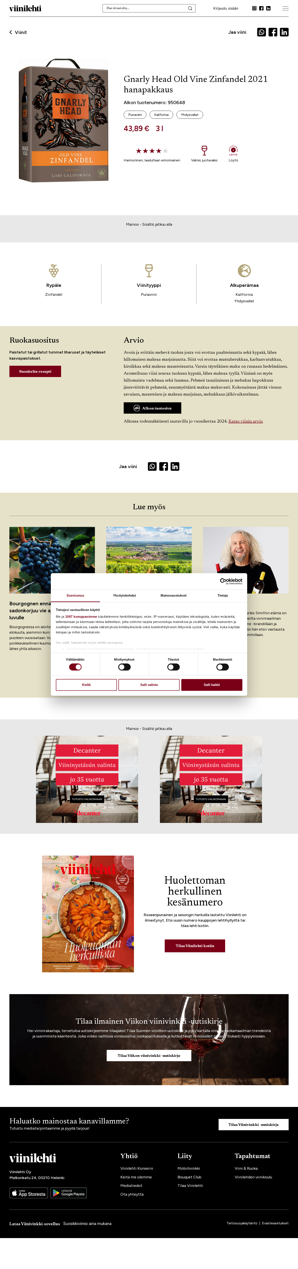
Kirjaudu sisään (225, 8)
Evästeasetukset (275, 1223)
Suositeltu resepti (35, 372)
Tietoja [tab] (223, 595)
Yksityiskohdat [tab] (124, 595)
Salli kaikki (212, 685)
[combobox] (149, 8)
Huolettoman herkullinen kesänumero (195, 892)
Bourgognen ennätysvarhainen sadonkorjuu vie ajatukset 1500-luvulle (47, 610)
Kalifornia (244, 294)
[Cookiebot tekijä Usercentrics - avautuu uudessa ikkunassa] (223, 581)
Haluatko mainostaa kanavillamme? (69, 1122)
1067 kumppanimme (81, 616)
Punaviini (149, 294)
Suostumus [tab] (75, 595)
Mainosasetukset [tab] (174, 595)
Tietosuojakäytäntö (242, 1223)
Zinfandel (53, 294)
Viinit (21, 32)
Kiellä (86, 685)
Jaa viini (237, 32)
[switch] (124, 667)
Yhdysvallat (244, 301)
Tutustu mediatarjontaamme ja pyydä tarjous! (49, 1128)
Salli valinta (149, 685)
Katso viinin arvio (245, 421)
